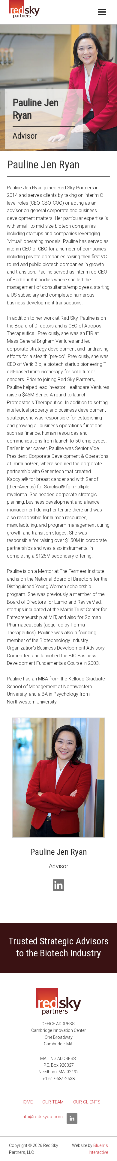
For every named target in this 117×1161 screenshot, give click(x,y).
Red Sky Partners (24, 12)
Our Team (53, 1102)
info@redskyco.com (42, 1116)
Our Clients (86, 1102)
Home (27, 1102)
